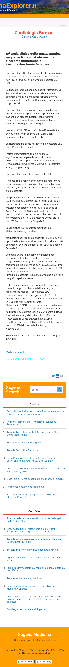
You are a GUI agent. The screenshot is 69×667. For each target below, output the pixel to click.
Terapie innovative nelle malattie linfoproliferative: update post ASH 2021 (34, 540)
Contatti (31, 640)
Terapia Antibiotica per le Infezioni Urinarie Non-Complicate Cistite (33, 433)
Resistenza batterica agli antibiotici (26, 487)
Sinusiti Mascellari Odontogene (24, 442)
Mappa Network (46, 640)
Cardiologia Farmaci (34, 32)
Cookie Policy (45, 662)
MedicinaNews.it (15, 352)
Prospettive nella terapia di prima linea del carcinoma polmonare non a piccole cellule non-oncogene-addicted (36, 599)
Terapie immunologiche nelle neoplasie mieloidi (33, 550)
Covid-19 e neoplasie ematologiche (26, 609)
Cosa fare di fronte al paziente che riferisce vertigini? (35, 479)
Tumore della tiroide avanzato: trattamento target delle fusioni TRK (34, 519)
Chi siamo (19, 640)
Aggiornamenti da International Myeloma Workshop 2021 (35, 558)
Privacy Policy (26, 662)
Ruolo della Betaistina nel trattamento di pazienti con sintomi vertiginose (36, 469)
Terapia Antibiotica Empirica (22, 450)
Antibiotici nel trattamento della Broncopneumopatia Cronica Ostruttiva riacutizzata (35, 412)
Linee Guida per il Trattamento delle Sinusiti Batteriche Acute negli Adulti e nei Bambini (31, 459)
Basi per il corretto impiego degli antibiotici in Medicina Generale (31, 495)
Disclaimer (45, 653)
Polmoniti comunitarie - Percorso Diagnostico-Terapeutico (32, 423)
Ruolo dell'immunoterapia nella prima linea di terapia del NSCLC (36, 569)
